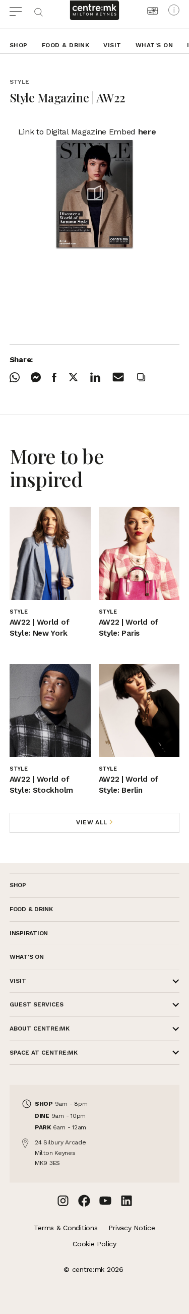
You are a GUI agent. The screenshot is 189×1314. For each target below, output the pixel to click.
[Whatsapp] (20, 377)
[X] (79, 377)
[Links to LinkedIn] (126, 1201)
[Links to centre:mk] (95, 10)
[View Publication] (95, 193)
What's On (154, 45)
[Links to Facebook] (84, 1201)
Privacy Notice (131, 1228)
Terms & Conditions (65, 1228)
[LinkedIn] (100, 377)
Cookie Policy (94, 1244)
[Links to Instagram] (63, 1201)
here (147, 131)
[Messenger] (41, 377)
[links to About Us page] (173, 10)
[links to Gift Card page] (152, 11)
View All (91, 822)
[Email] (123, 377)
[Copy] (146, 377)
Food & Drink (66, 45)
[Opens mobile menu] (21, 10)
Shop (19, 45)
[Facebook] (60, 377)
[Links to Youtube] (105, 1201)
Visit (112, 45)
